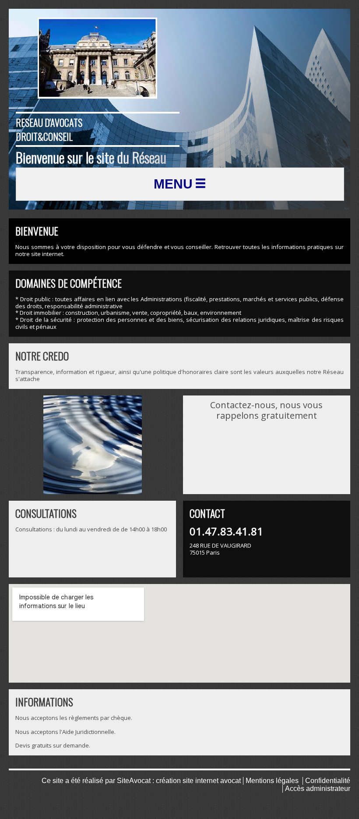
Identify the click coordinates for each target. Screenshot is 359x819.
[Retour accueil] (98, 58)
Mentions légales (272, 780)
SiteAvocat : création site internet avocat (179, 780)
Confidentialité (327, 780)
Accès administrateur (317, 788)
